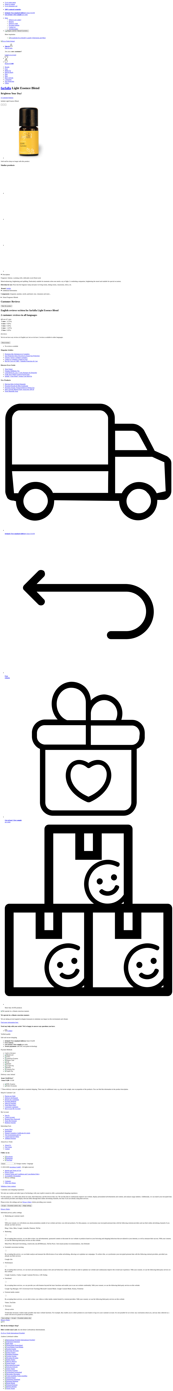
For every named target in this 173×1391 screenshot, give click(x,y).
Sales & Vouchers (10, 1103)
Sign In (7, 1115)
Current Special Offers (12, 1136)
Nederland (16, 1379)
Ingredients (8, 1131)
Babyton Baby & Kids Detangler (15, 384)
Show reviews (6, 342)
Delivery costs (13, 23)
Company (8, 1181)
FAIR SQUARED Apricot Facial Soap (17, 374)
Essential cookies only (14, 1205)
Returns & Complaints (12, 1100)
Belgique (15, 1381)
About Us (8, 1145)
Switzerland (18, 1372)
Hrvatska (15, 1358)
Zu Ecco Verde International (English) (13, 1333)
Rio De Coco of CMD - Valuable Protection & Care (21, 361)
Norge (13, 1388)
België (13, 1383)
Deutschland (19, 1345)
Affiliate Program (10, 1138)
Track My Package (11, 1121)
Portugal (14, 1385)
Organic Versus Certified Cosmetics (16, 357)
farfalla (6, 88)
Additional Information (10, 290)
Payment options (14, 25)
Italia (11, 1343)
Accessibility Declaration (13, 1176)
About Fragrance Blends (10, 297)
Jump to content (10, 4)
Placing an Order (10, 1096)
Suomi (13, 1363)
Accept (4, 1205)
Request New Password (12, 1119)
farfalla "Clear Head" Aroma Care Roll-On (18, 376)
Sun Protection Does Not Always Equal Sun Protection (22, 356)
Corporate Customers (11, 1107)
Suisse (13, 1369)
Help (6, 18)
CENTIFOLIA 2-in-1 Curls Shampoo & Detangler (21, 373)
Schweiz (15, 1367)
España (13, 1349)
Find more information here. (10, 1022)
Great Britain (19, 1347)
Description (6, 274)
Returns (11, 21)
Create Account (10, 1117)
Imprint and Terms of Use (13, 1170)
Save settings (6, 1318)
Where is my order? (15, 20)
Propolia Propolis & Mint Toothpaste (16, 386)
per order (16, 14)
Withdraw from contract (8, 1186)
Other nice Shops (10, 1183)
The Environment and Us (13, 1135)
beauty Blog (9, 1129)
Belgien (14, 1387)
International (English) (28, 1340)
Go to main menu (10, 2)
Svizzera (15, 1370)
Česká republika (22, 1376)
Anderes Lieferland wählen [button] (9, 1336)
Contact (7, 1149)
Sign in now (9, 48)
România (15, 1354)
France (13, 1352)
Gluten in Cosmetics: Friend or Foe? (16, 359)
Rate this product (7, 306)
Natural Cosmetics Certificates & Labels (17, 1133)
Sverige (14, 1356)
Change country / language (24, 1163)
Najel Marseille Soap (11, 391)
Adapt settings (27, 1205)
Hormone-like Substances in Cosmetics (17, 354)
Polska (13, 1360)
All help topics (13, 29)
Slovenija (16, 1351)
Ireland (13, 1378)
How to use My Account (12, 1109)
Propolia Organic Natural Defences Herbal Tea (19, 388)
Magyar (14, 1361)
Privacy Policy (9, 1172)
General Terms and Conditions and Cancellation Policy (22, 1174)
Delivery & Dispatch (11, 1098)
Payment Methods (10, 1101)
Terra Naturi (9, 369)
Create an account (10, 55)
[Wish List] (6, 58)
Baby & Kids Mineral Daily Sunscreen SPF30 (19, 389)
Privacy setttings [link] (10, 1178)
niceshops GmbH (15, 1167)
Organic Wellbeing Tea (12, 371)
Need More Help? (10, 1105)
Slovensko (16, 1374)
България (16, 1365)
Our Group (8, 1147)
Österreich (16, 1342)
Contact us (12, 27)
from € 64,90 (20, 13)
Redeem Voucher (10, 1122)
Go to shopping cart (11, 6)
